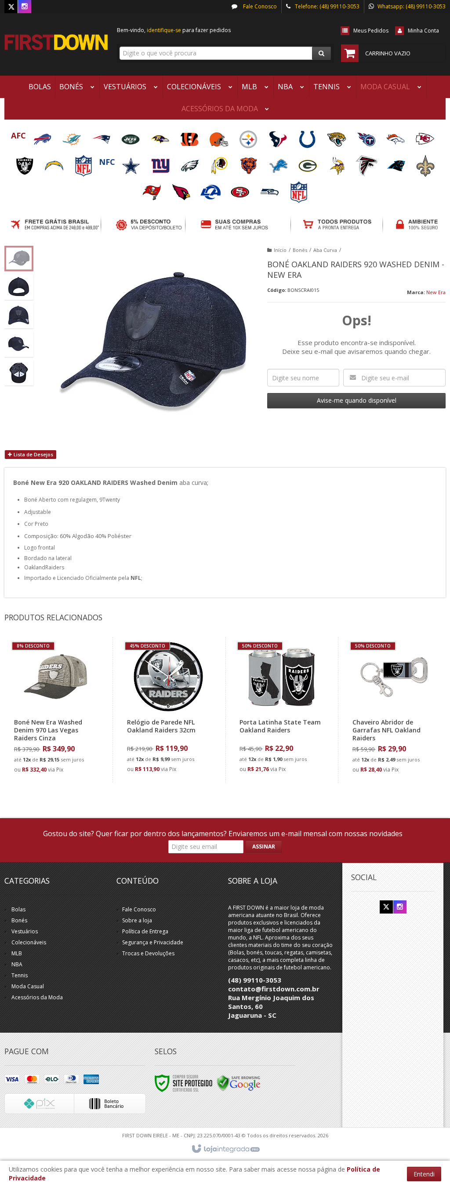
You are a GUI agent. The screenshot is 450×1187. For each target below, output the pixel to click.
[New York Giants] (161, 163)
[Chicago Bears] (249, 163)
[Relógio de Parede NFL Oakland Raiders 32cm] (168, 710)
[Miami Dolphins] (72, 136)
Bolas (18, 909)
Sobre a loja (137, 920)
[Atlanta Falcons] (367, 163)
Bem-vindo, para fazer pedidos (174, 30)
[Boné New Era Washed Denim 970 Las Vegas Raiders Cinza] (55, 710)
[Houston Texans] (278, 136)
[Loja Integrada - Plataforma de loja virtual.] (225, 1149)
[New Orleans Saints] (425, 163)
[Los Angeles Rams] (211, 189)
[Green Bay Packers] (308, 163)
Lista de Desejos (32, 454)
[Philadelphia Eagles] (190, 163)
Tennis (19, 975)
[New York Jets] (131, 136)
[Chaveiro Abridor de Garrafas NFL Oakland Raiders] (393, 710)
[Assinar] (264, 846)
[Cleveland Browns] (219, 136)
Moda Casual (27, 986)
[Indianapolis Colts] (308, 136)
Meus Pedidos (370, 30)
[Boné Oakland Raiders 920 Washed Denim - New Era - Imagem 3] (18, 315)
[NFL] (84, 163)
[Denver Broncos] (396, 136)
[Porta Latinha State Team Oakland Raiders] (280, 710)
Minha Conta (423, 30)
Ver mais (60, 742)
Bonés (300, 250)
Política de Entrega (145, 931)
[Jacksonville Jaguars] (337, 136)
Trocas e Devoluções (148, 953)
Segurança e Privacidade (152, 942)
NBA (16, 964)
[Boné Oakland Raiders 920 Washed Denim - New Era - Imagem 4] (18, 344)
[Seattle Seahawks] (270, 189)
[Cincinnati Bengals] (190, 136)
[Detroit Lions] (279, 163)
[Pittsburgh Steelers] (249, 136)
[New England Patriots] (101, 136)
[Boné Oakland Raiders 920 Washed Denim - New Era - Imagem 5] (18, 373)
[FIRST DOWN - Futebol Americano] (56, 42)
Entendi (424, 1174)
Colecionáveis (28, 942)
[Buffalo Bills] (43, 136)
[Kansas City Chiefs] (425, 136)
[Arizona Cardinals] (181, 189)
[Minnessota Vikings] (337, 163)
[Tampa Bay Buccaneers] (152, 189)
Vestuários (24, 931)
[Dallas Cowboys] (131, 163)
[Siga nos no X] (11, 7)
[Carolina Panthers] (396, 163)
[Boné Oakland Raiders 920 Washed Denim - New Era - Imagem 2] (18, 287)
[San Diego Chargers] (54, 163)
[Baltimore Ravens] (160, 136)
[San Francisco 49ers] (240, 189)
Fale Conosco (259, 6)
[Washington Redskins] (220, 163)
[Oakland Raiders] (25, 163)
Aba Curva (325, 250)
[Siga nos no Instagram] (24, 7)
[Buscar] (321, 53)
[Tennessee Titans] (366, 136)
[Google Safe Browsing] (239, 1082)
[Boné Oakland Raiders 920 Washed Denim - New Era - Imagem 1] (18, 258)
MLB (16, 953)
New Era (436, 292)
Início (280, 250)
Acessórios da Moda (37, 997)
